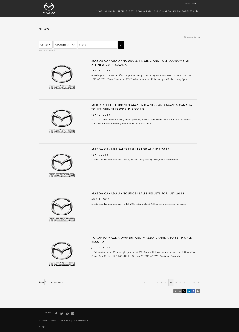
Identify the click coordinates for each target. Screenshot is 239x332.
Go (121, 44)
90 (194, 282)
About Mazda (162, 11)
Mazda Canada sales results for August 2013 (130, 149)
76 (161, 282)
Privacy (65, 320)
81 (185, 282)
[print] (198, 291)
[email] (180, 291)
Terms (54, 320)
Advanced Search (47, 50)
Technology (126, 11)
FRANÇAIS (190, 3)
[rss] (175, 291)
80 (180, 282)
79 (176, 282)
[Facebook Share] (193, 291)
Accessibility (80, 320)
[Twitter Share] (184, 291)
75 (156, 282)
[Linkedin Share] (189, 291)
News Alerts (144, 11)
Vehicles (110, 11)
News (99, 11)
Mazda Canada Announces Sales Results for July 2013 (138, 193)
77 (166, 282)
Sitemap (43, 320)
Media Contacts (183, 11)
